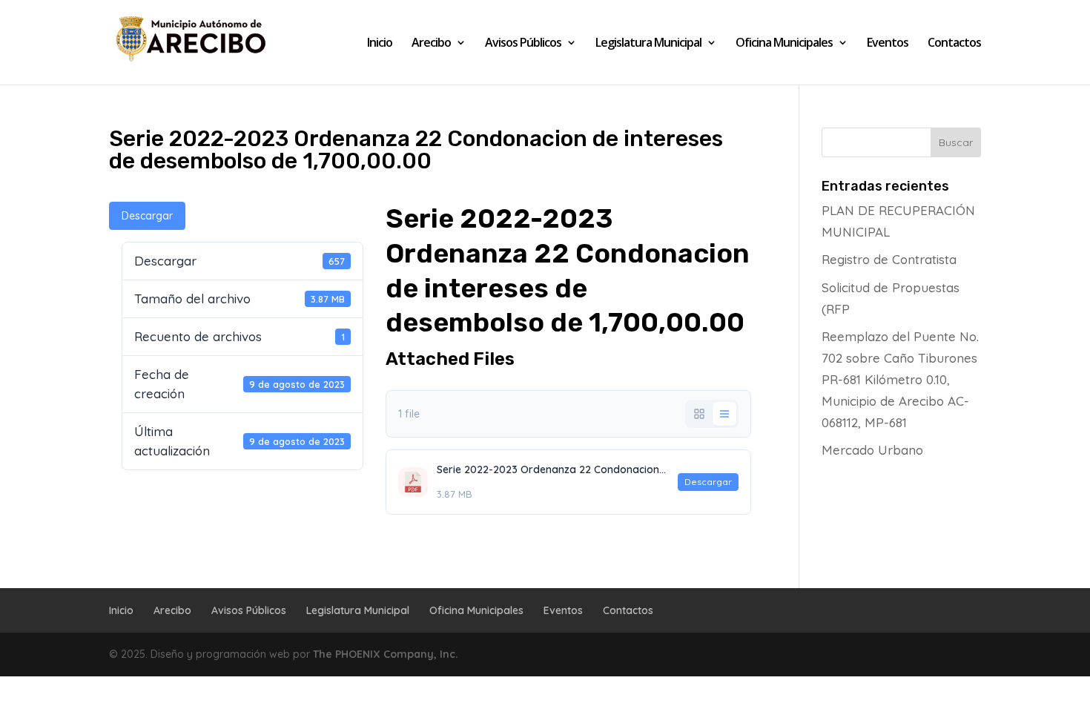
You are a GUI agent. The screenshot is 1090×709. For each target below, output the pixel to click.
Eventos (887, 43)
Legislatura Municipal (648, 43)
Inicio (379, 43)
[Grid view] (699, 414)
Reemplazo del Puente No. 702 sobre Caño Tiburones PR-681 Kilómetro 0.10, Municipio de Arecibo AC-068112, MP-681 (900, 379)
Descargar (147, 215)
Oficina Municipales (784, 43)
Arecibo (431, 43)
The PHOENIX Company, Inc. (385, 654)
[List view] (724, 414)
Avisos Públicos (523, 43)
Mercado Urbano (872, 450)
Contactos (954, 43)
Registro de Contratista (889, 259)
